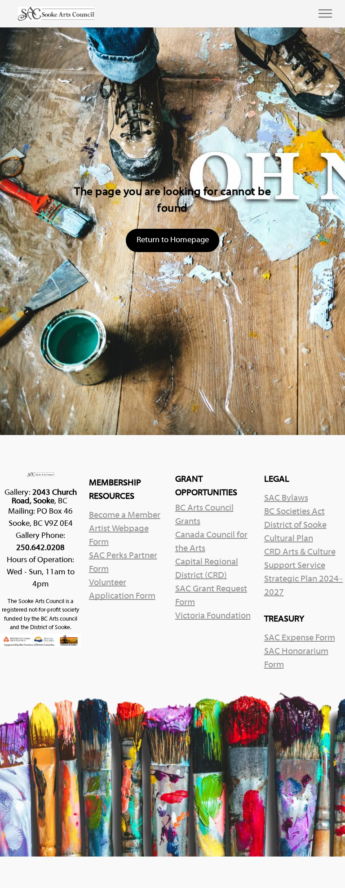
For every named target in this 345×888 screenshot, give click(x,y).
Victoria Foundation (213, 616)
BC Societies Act (294, 511)
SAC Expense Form (299, 638)
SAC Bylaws (286, 498)
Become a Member (124, 515)
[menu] (325, 13)
